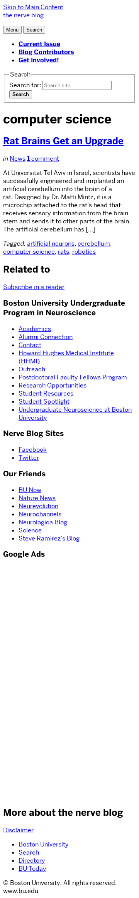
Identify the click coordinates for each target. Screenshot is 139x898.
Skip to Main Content (33, 7)
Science (30, 530)
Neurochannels (40, 514)
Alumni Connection (46, 337)
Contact (30, 345)
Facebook (33, 450)
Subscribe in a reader (33, 287)
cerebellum (94, 243)
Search (29, 852)
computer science (29, 252)
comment (43, 159)
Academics (35, 329)
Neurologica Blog (43, 522)
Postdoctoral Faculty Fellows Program (73, 377)
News (17, 159)
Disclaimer (18, 830)
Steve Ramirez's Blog (49, 538)
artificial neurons (51, 243)
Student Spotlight (44, 401)
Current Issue (39, 44)
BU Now (30, 490)
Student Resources (46, 393)
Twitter (29, 458)
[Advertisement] (26, 681)
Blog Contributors (46, 52)
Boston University (44, 844)
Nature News (37, 498)
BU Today (32, 869)
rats (63, 252)
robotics (84, 252)
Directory (32, 860)
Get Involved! (39, 60)
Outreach (32, 369)
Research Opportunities (52, 385)
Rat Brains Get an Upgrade (63, 141)
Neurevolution (38, 506)
